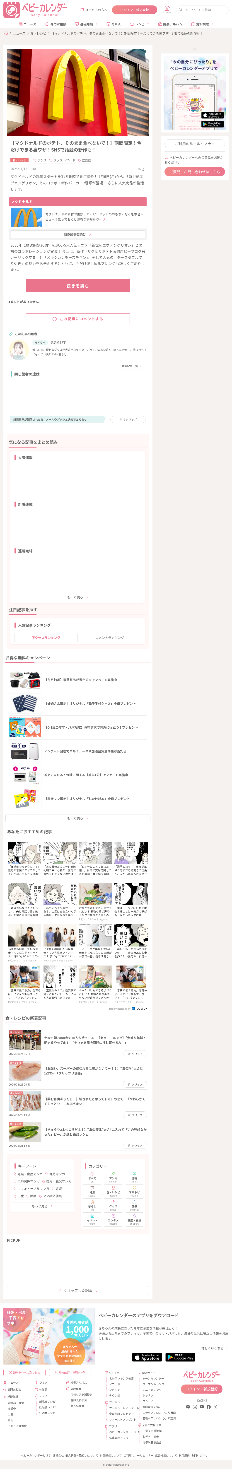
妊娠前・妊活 (16, 1403)
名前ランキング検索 (121, 1378)
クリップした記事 (77, 1290)
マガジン (114, 1390)
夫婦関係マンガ (28, 1181)
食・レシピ (38, 33)
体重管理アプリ (118, 1438)
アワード (114, 1384)
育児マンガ (57, 1174)
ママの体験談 (52, 1196)
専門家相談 (58, 24)
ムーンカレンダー (153, 1378)
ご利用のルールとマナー (195, 143)
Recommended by (120, 1008)
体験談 (43, 1389)
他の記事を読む (75, 234)
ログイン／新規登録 (134, 9)
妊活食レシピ (47, 1413)
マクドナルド (22, 201)
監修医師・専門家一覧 (72, 1372)
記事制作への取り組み (26, 1372)
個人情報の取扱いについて (81, 1455)
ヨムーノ (148, 1401)
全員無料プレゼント (121, 1414)
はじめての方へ (96, 9)
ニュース (30, 24)
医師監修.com (151, 1407)
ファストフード (64, 160)
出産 (20, 1196)
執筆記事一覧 (130, 366)
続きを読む (78, 286)
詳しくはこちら (212, 1348)
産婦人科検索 (79, 1400)
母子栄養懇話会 (152, 1442)
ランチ (42, 160)
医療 (33, 1196)
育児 (10, 1420)
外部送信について (111, 1455)
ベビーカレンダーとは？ (36, 1455)
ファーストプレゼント (122, 1419)
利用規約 (184, 1455)
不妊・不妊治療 (17, 1426)
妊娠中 (12, 1408)
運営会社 (58, 1455)
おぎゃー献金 (151, 1436)
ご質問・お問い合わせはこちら (194, 171)
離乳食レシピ (47, 1401)
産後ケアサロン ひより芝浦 (155, 1418)
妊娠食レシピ (47, 1407)
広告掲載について (166, 1455)
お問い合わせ (199, 1455)
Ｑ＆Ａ (116, 24)
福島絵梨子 (58, 342)
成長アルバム (172, 24)
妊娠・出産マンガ (30, 1174)
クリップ (130, 419)
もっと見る (75, 597)
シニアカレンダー (153, 1390)
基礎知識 (86, 24)
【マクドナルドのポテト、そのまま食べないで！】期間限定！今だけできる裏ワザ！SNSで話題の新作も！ (127, 33)
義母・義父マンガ (58, 1181)
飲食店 (86, 160)
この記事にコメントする (82, 318)
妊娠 (59, 1188)
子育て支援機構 (152, 1431)
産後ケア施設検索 (81, 1394)
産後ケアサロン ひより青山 (155, 1412)
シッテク (148, 1395)
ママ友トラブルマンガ (33, 1188)
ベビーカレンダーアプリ (122, 1432)
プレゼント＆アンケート (122, 1408)
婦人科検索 (77, 1406)
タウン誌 (114, 1395)
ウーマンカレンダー (155, 1384)
